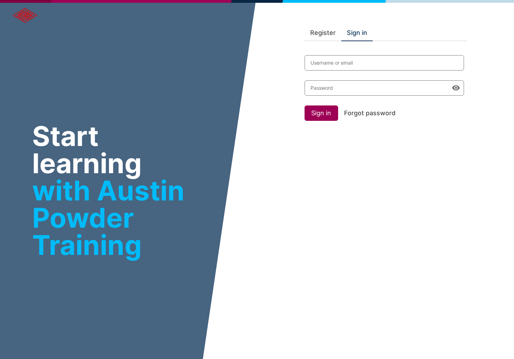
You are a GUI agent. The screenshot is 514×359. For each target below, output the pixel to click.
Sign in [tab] (357, 32)
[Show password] (456, 88)
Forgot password (369, 113)
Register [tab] (323, 32)
